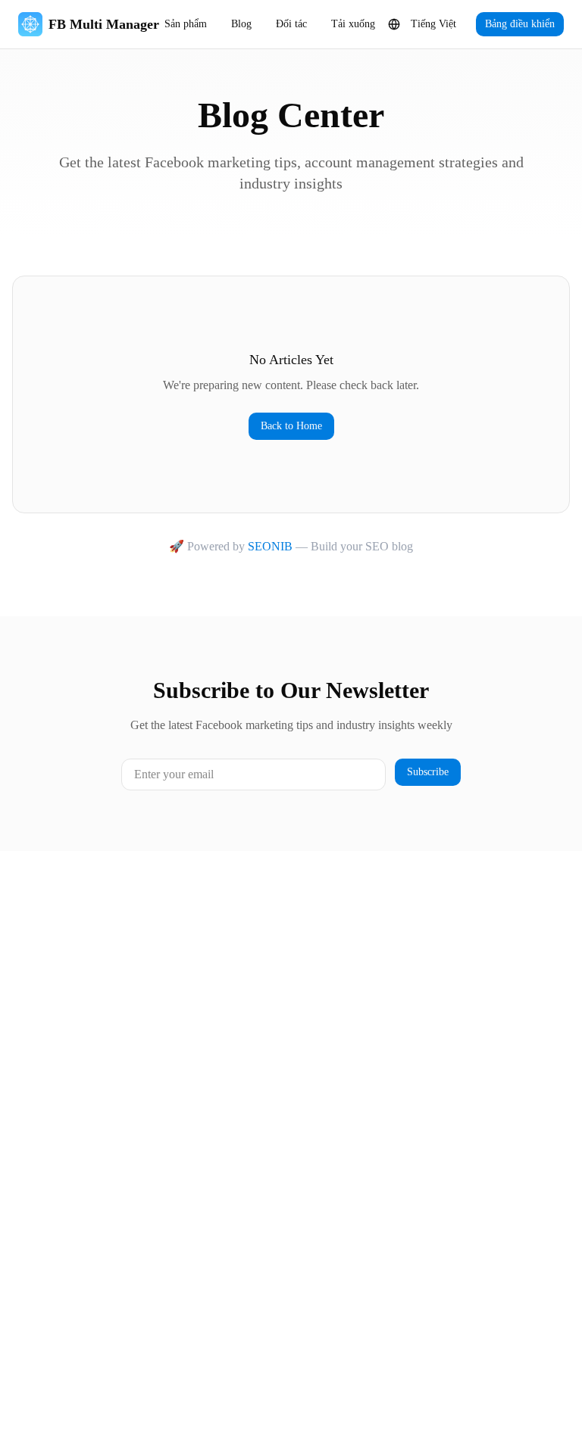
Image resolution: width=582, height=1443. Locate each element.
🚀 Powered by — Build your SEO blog (291, 546)
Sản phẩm (185, 24)
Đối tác (291, 24)
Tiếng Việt (433, 24)
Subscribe (428, 772)
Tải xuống (353, 24)
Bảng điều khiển (520, 24)
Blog (241, 24)
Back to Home (291, 426)
